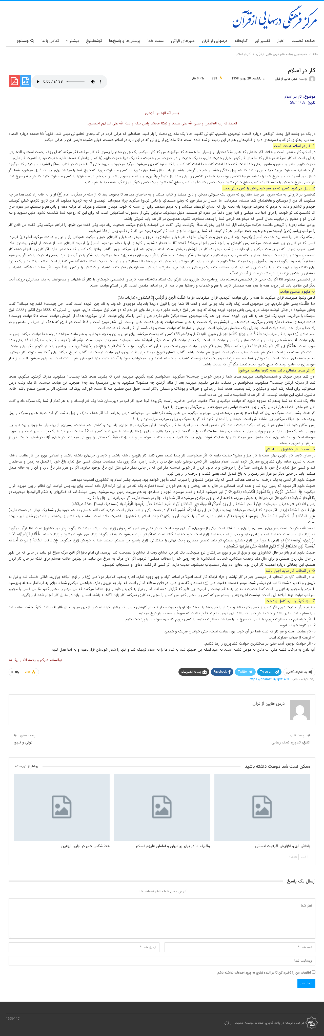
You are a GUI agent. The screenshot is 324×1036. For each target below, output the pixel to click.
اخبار (280, 41)
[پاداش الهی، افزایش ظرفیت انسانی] (262, 807)
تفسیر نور (262, 41)
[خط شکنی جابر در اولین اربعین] (62, 807)
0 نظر (196, 78)
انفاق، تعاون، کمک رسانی (291, 742)
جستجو (22, 41)
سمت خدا (156, 41)
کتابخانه (241, 41)
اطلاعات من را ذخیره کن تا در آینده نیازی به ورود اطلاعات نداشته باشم (264, 972)
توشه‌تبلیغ (94, 41)
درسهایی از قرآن (214, 41)
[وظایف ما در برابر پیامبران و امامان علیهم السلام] (162, 807)
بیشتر (74, 41)
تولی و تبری (23, 742)
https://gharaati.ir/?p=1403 (269, 679)
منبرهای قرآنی (182, 41)
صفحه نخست (303, 41)
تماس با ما (50, 41)
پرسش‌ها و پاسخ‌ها (124, 41)
